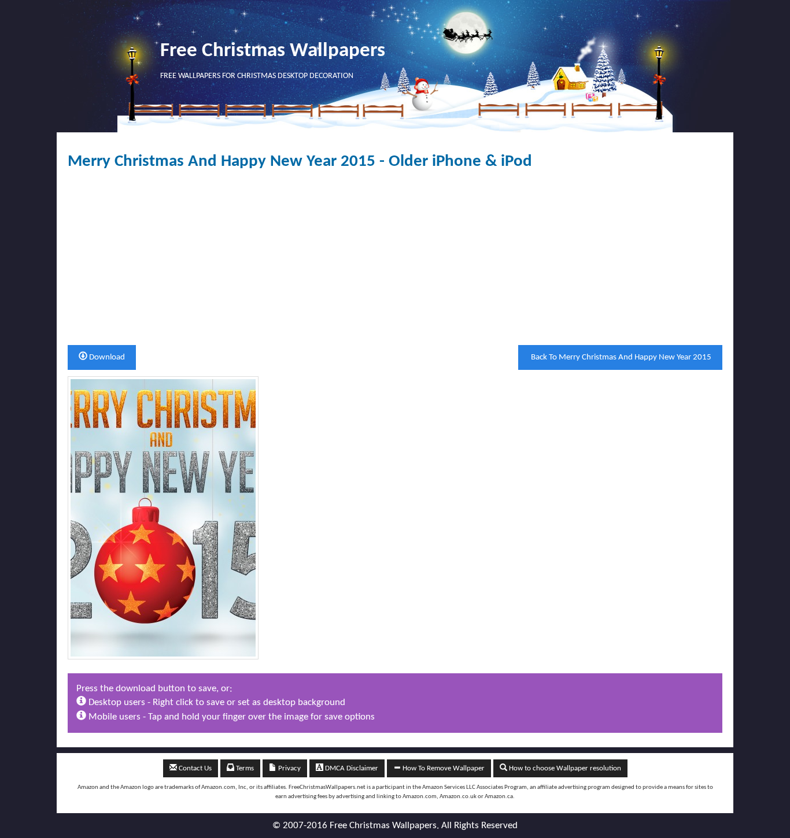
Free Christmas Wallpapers (272, 51)
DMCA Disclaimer (350, 768)
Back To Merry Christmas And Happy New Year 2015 (620, 357)
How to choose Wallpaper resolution (564, 768)
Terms (244, 768)
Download (106, 357)
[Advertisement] (395, 258)
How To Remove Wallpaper (443, 768)
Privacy (288, 768)
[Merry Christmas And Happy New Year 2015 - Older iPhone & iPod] (163, 517)
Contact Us (194, 768)
